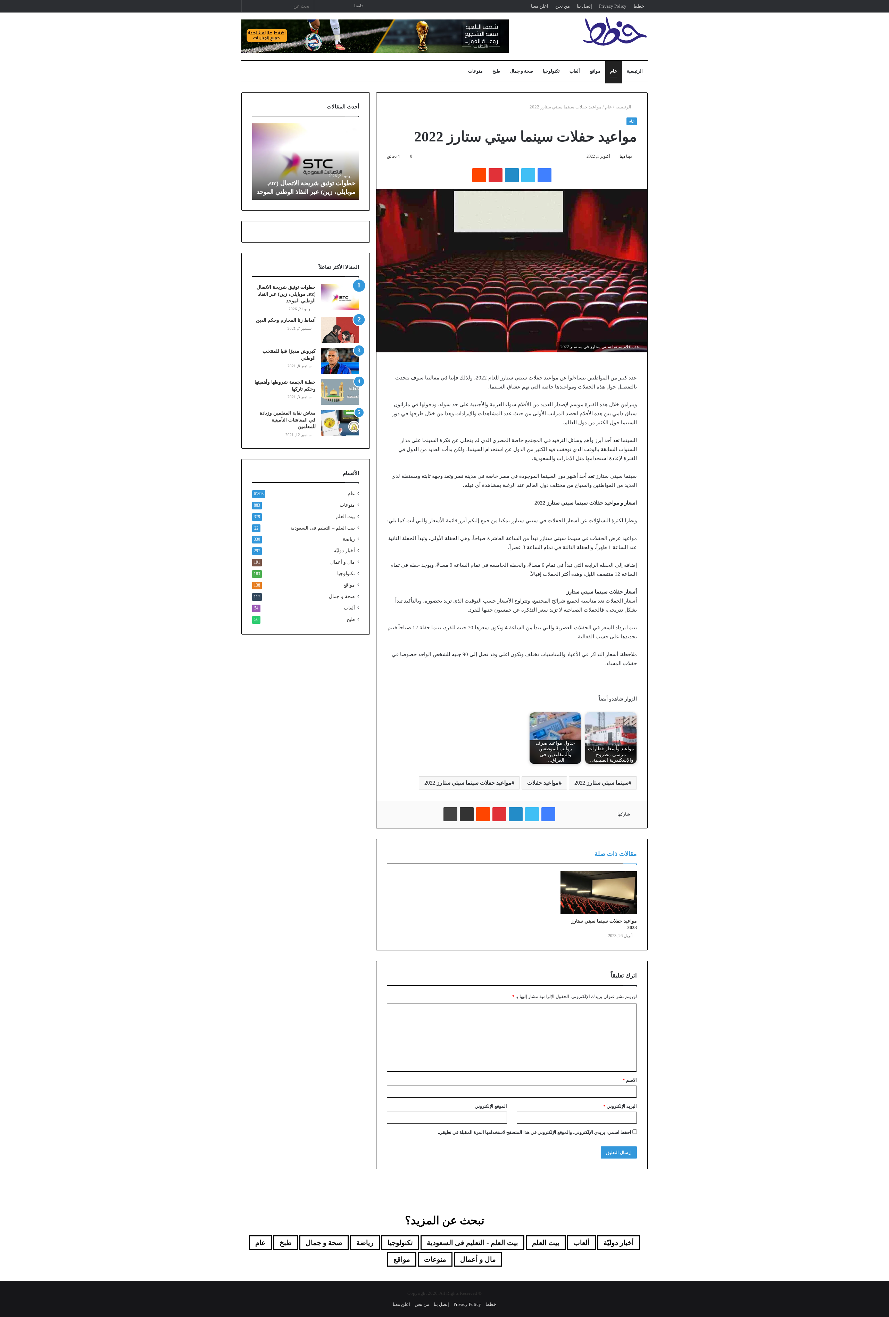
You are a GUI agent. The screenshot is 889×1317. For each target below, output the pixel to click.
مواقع (595, 71)
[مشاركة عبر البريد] (467, 814)
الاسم (630, 1080)
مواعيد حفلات (543, 783)
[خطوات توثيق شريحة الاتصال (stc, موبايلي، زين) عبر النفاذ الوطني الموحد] (340, 297)
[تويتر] (528, 175)
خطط (638, 6)
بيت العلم (345, 516)
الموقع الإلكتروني (491, 1106)
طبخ (496, 71)
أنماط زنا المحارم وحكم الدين (286, 320)
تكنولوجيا (551, 71)
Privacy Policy (612, 6)
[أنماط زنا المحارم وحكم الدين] (340, 330)
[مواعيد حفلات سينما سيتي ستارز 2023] (598, 892)
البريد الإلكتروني (620, 1106)
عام (613, 71)
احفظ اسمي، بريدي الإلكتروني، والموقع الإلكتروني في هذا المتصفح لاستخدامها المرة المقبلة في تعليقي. (534, 1132)
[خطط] (615, 31)
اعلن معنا (539, 6)
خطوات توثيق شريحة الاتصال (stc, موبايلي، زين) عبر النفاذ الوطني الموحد (286, 294)
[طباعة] (450, 814)
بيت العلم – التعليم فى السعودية (322, 528)
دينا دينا (626, 156)
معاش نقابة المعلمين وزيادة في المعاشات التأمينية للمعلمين (288, 419)
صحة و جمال (521, 71)
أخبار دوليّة (344, 550)
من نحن (562, 6)
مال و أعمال (342, 562)
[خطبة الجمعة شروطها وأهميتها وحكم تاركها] (340, 392)
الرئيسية (635, 71)
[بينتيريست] (495, 175)
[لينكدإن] (512, 175)
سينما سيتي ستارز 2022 (601, 783)
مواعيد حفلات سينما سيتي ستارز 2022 (468, 783)
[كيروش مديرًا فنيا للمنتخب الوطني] (340, 361)
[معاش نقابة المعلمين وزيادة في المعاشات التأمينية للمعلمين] (340, 423)
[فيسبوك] (544, 175)
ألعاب (575, 71)
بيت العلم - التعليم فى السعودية (472, 1242)
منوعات (475, 71)
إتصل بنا (584, 6)
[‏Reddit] (479, 175)
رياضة (349, 539)
